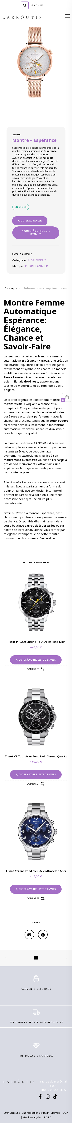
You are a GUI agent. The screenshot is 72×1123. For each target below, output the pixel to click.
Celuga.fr (44, 1112)
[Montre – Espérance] (29, 934)
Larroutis (31, 525)
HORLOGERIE (37, 260)
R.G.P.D (47, 1117)
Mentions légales (32, 1117)
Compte (38, 5)
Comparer (33, 669)
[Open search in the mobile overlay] (25, 5)
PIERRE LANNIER (36, 266)
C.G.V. (65, 1112)
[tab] (12, 288)
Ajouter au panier (30, 220)
